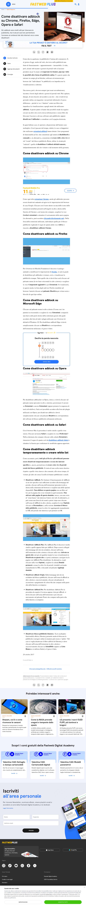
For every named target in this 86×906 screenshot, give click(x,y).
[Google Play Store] (73, 850)
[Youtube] (16, 865)
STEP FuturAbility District (50, 879)
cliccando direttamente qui (54, 218)
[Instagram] (3, 865)
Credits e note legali (7, 879)
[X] (34, 865)
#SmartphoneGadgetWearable (37, 669)
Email (52, 52)
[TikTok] (10, 865)
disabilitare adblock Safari (58, 440)
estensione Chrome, (42, 199)
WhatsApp (47, 52)
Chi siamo (4, 876)
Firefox (54, 272)
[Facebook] (28, 865)
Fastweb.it (4, 882)
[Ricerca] (75, 4)
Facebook (43, 52)
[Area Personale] (78, 4)
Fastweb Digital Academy (50, 876)
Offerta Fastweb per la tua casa (64, 1)
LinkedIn (34, 52)
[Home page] (43, 4)
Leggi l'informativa (8, 808)
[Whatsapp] (22, 865)
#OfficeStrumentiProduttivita (54, 669)
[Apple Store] (50, 850)
